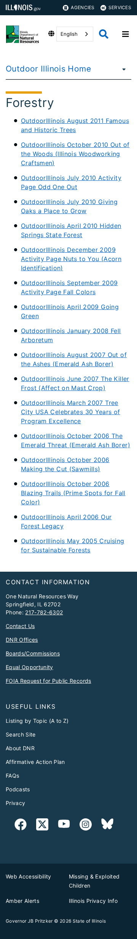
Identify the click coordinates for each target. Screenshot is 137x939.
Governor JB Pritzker (29, 921)
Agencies (82, 7)
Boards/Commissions (33, 653)
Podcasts (18, 789)
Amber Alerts (22, 901)
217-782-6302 (44, 612)
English (69, 34)
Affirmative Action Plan (35, 762)
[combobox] (74, 34)
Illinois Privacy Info (93, 901)
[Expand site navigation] (125, 34)
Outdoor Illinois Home (48, 68)
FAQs (12, 775)
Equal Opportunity (29, 667)
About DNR (20, 748)
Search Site (21, 734)
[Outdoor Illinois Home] (121, 69)
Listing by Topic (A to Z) (37, 720)
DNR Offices (22, 639)
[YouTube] (64, 825)
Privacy (15, 803)
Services (119, 7)
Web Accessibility (28, 876)
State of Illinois (89, 921)
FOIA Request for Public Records (48, 681)
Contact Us (20, 626)
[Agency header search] (103, 34)
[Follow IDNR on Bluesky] (107, 825)
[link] (20, 825)
